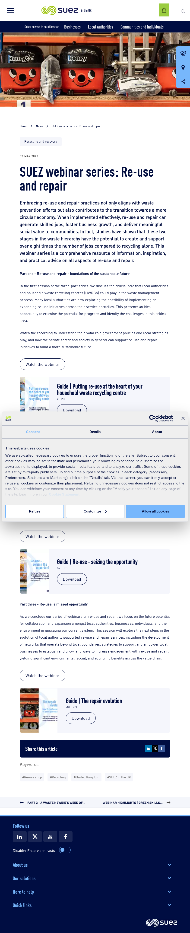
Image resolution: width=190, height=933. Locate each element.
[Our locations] (183, 67)
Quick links (22, 904)
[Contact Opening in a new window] (183, 53)
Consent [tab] (33, 432)
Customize (92, 511)
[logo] (161, 923)
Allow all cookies (155, 511)
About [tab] (157, 432)
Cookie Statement (64, 494)
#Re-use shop (32, 777)
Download (72, 410)
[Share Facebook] (161, 748)
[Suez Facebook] (66, 836)
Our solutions (24, 877)
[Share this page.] (183, 81)
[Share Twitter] (155, 748)
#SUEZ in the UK (119, 777)
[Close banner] (183, 418)
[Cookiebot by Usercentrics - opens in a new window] (152, 418)
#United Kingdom (86, 777)
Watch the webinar (42, 364)
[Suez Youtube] (50, 836)
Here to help (23, 891)
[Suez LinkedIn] (20, 836)
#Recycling (58, 777)
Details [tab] (95, 432)
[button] (10, 10)
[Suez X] (35, 836)
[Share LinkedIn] (148, 748)
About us (20, 864)
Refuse (34, 511)
